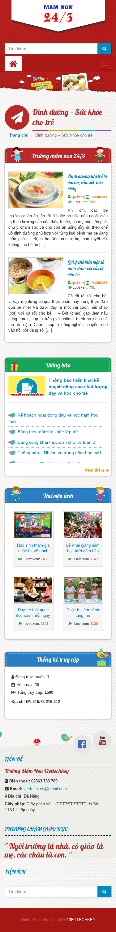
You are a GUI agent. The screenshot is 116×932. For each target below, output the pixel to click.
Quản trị (78, 197)
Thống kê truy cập (58, 659)
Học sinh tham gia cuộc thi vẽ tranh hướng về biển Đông (33, 553)
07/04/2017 (99, 197)
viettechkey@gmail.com (45, 788)
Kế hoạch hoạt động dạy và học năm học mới (53, 418)
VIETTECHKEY (81, 919)
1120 (94, 623)
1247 (94, 559)
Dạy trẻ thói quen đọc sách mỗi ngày (33, 613)
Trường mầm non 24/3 (58, 156)
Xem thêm (95, 470)
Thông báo (58, 365)
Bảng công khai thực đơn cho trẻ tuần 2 (56, 442)
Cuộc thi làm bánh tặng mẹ (83, 613)
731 (92, 287)
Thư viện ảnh (58, 496)
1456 (44, 559)
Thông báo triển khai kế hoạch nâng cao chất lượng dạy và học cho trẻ (78, 387)
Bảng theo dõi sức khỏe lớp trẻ (48, 431)
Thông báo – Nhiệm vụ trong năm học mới (59, 452)
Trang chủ (18, 135)
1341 (44, 623)
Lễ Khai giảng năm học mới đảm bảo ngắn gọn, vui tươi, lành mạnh (83, 553)
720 (92, 202)
